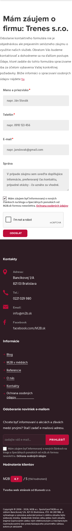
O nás (10, 378)
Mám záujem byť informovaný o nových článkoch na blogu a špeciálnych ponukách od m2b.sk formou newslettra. (35, 453)
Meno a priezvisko (16, 90)
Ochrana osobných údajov (52, 205)
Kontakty (13, 386)
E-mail (7, 139)
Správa (8, 163)
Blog (10, 354)
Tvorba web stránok (16, 490)
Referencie (14, 370)
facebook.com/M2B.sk (29, 328)
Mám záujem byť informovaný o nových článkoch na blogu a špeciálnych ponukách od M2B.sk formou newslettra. (35, 202)
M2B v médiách (17, 362)
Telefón (8, 114)
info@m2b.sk (22, 313)
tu (22, 79)
